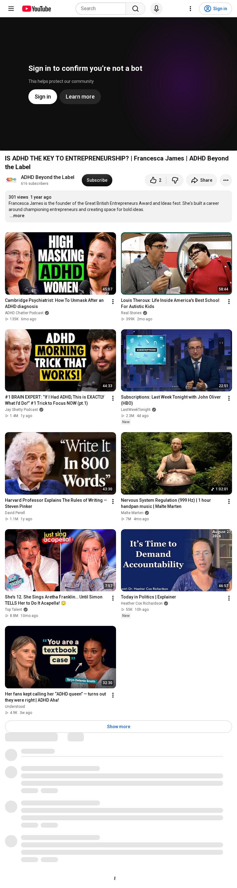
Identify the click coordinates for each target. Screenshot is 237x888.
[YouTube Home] (36, 8)
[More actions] (226, 180)
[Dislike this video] (175, 180)
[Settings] (190, 8)
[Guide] (11, 8)
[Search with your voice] (156, 8)
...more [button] (17, 215)
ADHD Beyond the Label (47, 177)
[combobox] (102, 8)
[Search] (135, 8)
